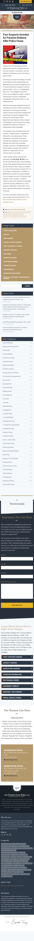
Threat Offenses (7, 469)
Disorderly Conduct (11, 686)
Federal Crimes (7, 391)
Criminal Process (8, 361)
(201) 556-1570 (27, 5)
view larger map (11, 760)
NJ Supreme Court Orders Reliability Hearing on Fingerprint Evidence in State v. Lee (16, 298)
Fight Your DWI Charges (12, 657)
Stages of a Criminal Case (10, 458)
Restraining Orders (10, 261)
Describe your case (9, 582)
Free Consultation (25, 1)
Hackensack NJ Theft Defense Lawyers (13, 214)
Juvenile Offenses (8, 417)
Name (4, 555)
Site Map (4, 885)
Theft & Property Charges (12, 246)
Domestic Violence (10, 258)
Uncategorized (7, 477)
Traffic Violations (10, 230)
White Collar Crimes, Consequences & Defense (16, 277)
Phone (4, 573)
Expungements (8, 269)
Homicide (5, 402)
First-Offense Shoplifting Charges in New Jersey (17, 322)
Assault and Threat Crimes (10, 346)
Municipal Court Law (9, 421)
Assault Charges (10, 663)
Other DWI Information (12, 674)
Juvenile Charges (9, 265)
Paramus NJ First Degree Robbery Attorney (15, 216)
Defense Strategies (8, 365)
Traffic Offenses (7, 473)
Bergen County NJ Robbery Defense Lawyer (19, 212)
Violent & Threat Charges (12, 242)
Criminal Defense (8, 354)
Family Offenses (7, 387)
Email (3, 564)
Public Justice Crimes (9, 440)
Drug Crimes (6, 380)
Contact (21, 885)
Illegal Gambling (7, 406)
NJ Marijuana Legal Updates (11, 425)
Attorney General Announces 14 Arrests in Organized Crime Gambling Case (15, 328)
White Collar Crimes (8, 484)
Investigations (7, 410)
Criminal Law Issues (8, 357)
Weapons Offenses (10, 250)
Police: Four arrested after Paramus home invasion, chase (16, 199)
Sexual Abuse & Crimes (12, 698)
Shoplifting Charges (11, 669)
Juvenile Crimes (7, 413)
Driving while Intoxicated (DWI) (12, 376)
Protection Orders (8, 436)
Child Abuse (6, 350)
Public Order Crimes (8, 443)
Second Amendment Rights (11, 451)
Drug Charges (8, 238)
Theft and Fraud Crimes (18, 209)
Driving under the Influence (10, 372)
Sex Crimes (7, 254)
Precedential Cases (8, 428)
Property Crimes (7, 432)
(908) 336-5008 (10, 5)
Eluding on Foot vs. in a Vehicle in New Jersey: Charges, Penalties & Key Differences (16, 315)
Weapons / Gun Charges (12, 692)
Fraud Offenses (7, 395)
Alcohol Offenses (8, 343)
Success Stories (7, 462)
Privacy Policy (13, 885)
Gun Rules (6, 399)
